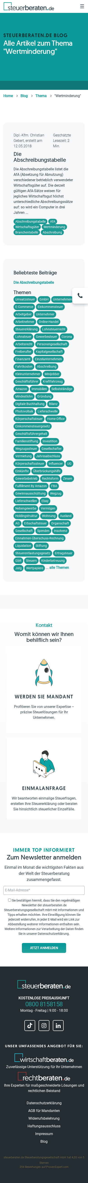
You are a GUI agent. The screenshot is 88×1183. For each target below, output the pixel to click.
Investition (50, 441)
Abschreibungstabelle (30, 221)
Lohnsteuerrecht (53, 329)
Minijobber (52, 374)
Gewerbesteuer (46, 336)
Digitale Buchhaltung (29, 404)
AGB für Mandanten (44, 1111)
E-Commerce (24, 307)
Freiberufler (23, 351)
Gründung (44, 396)
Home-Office (56, 419)
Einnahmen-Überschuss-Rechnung (39, 538)
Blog (44, 1141)
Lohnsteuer (23, 336)
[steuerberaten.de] (29, 6)
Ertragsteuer (63, 553)
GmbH (44, 299)
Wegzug (55, 493)
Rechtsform (50, 478)
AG (17, 523)
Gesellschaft (24, 531)
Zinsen (67, 478)
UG (69, 463)
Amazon (21, 389)
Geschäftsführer (26, 381)
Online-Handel (48, 322)
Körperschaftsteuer (29, 419)
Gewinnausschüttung (30, 493)
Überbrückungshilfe (46, 471)
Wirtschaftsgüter (27, 227)
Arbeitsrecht (23, 344)
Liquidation (23, 545)
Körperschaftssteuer (29, 463)
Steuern (31, 560)
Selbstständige (61, 389)
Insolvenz (60, 531)
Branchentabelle (26, 232)
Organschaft (60, 523)
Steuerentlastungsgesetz (32, 553)
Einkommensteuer (50, 307)
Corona (67, 336)
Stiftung (41, 545)
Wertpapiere (34, 568)
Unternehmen (62, 299)
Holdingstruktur (26, 516)
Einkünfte (22, 471)
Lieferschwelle (48, 411)
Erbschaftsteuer (35, 523)
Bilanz (53, 404)
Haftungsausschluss (44, 1126)
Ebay (45, 501)
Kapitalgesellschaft (49, 351)
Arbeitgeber (23, 314)
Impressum (44, 1134)
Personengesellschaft (52, 344)
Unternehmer (45, 314)
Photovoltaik (24, 411)
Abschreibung (52, 232)
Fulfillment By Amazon (31, 486)
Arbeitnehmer (24, 322)
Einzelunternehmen (48, 359)
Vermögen (48, 508)
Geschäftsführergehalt (31, 434)
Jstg (18, 568)
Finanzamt (22, 359)
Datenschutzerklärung (53, 933)
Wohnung (49, 516)
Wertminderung (54, 227)
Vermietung (23, 456)
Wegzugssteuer (26, 448)
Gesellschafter (52, 448)
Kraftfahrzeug (53, 381)
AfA (52, 221)
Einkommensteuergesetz (32, 426)
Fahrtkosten (23, 366)
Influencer (56, 463)
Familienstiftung (26, 441)
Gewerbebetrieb (26, 478)
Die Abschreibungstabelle (40, 156)
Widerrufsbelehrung (44, 1118)
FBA (54, 486)
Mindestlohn (24, 396)
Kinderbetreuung (53, 560)
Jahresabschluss (48, 456)
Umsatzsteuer (25, 299)
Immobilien (39, 389)
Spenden (43, 531)
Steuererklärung (26, 329)
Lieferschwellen (26, 501)
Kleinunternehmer (27, 374)
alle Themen (59, 567)
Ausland (66, 516)
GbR (18, 560)
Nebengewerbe (25, 508)
